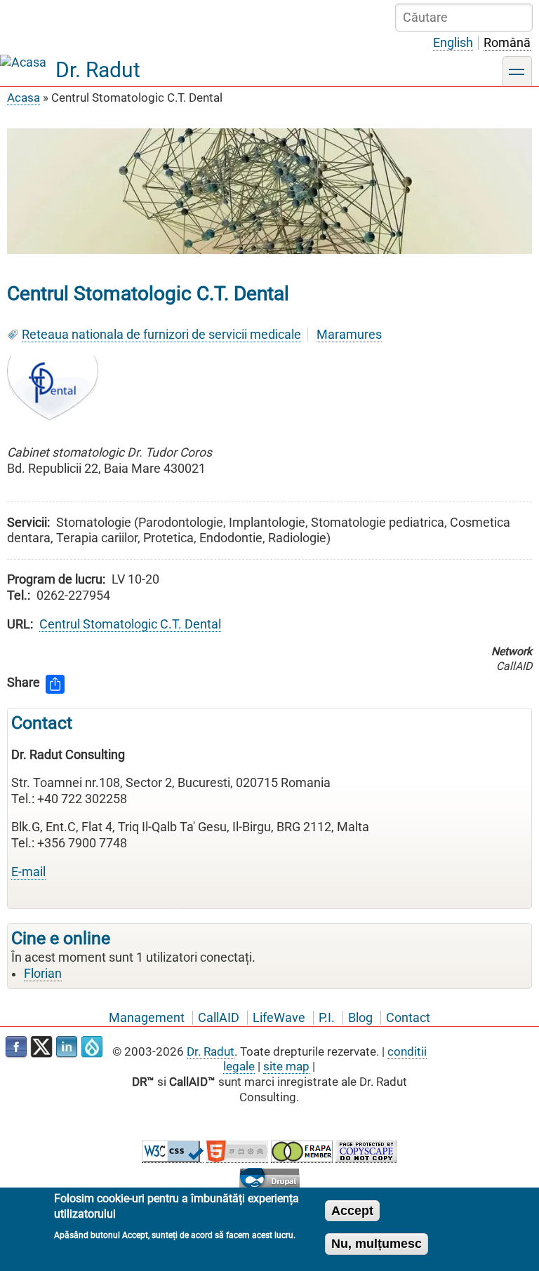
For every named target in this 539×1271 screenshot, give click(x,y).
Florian (43, 974)
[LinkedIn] (66, 1047)
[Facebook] (16, 1047)
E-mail (28, 872)
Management (147, 1018)
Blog (360, 1018)
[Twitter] (41, 1047)
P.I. (327, 1018)
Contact (408, 1018)
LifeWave (279, 1018)
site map (286, 1066)
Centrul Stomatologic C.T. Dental (130, 624)
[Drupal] (92, 1047)
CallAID (218, 1018)
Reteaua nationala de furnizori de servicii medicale (161, 335)
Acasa (23, 97)
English (453, 43)
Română (507, 43)
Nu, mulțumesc (376, 1244)
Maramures (349, 335)
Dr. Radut (97, 70)
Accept (352, 1211)
